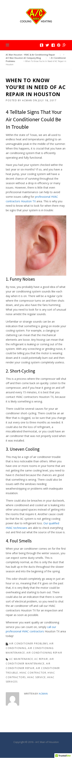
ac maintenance (21, 659)
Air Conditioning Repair (44, 652)
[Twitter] (47, 45)
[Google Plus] (64, 45)
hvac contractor (33, 672)
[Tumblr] (41, 45)
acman (27, 100)
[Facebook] (53, 45)
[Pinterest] (58, 45)
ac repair (41, 659)
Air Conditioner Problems (28, 643)
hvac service (36, 677)
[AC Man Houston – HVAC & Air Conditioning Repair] (36, 16)
